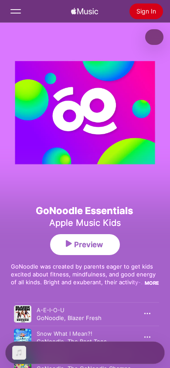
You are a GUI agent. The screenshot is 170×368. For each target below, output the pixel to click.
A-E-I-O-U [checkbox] (51, 310)
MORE (152, 283)
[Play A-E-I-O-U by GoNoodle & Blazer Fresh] (22, 314)
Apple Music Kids (85, 223)
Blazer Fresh (85, 317)
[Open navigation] (15, 11)
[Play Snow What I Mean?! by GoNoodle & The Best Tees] (22, 337)
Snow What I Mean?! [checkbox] (64, 333)
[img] (84, 11)
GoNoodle (50, 317)
